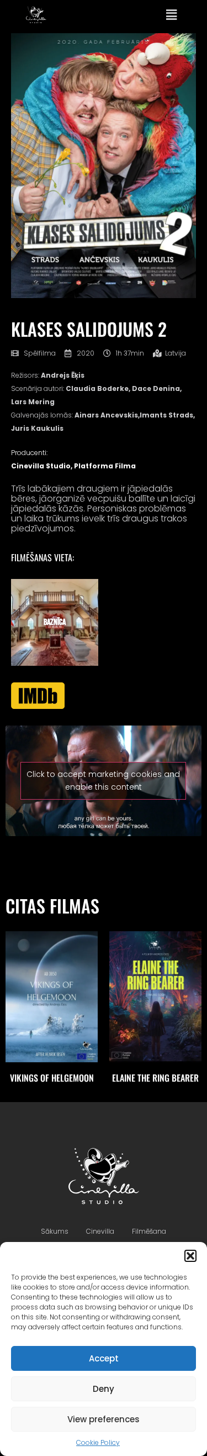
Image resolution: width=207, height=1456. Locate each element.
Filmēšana (149, 1231)
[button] (190, 1255)
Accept (104, 1358)
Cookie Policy (98, 1442)
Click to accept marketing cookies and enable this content (103, 780)
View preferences (103, 1419)
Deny (103, 1389)
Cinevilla (100, 1231)
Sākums (54, 1231)
